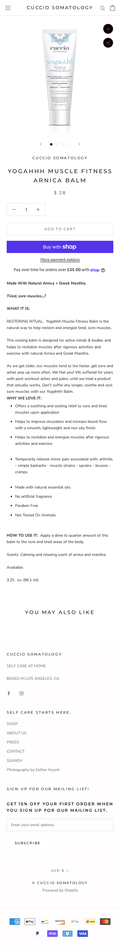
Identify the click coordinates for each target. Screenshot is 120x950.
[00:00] (60, 75)
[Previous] (41, 144)
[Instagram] (21, 693)
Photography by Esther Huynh (33, 769)
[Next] (79, 144)
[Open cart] (112, 8)
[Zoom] (108, 29)
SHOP (12, 723)
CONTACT (16, 751)
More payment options (60, 259)
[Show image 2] (57, 144)
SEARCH (14, 760)
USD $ (57, 870)
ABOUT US (17, 733)
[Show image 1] (51, 144)
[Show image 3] (63, 144)
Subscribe (28, 843)
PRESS (13, 742)
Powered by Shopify (60, 890)
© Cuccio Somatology (60, 883)
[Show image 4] (69, 144)
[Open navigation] (8, 8)
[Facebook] (9, 693)
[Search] (102, 8)
